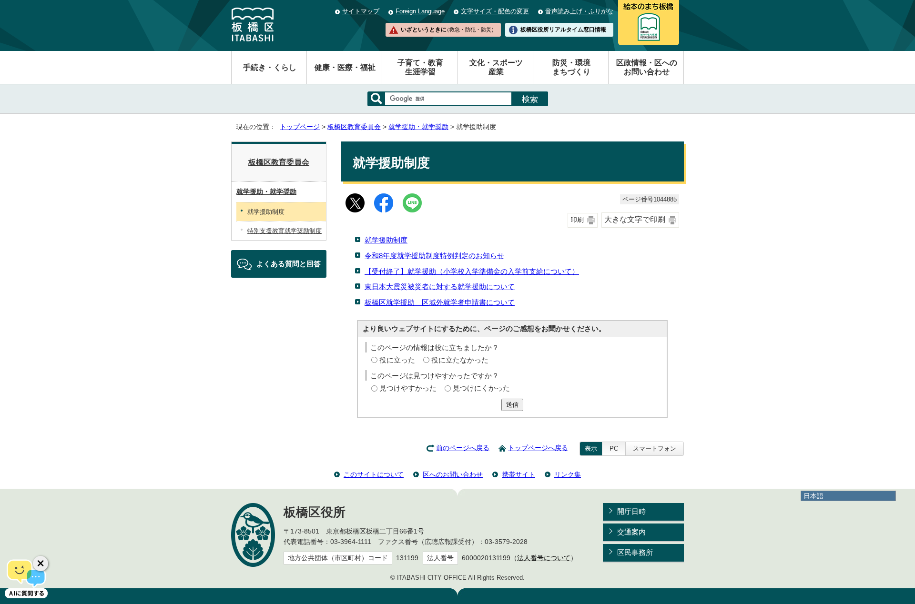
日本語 (813, 496)
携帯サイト (518, 474)
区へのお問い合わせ (453, 474)
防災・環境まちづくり (571, 67)
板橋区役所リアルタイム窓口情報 (563, 29)
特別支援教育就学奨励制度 (284, 230)
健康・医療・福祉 (345, 67)
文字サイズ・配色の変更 (495, 11)
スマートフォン (654, 448)
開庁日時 (631, 511)
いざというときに (448, 29)
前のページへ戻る (462, 448)
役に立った (397, 360)
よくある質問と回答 (288, 264)
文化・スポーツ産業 (496, 67)
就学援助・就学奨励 (418, 127)
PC (614, 448)
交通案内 (631, 532)
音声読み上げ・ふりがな (579, 11)
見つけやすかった (408, 388)
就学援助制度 (386, 240)
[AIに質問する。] (26, 577)
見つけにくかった (481, 388)
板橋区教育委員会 (354, 127)
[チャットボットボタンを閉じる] (40, 563)
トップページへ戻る (538, 448)
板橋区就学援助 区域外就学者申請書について (440, 302)
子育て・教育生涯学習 (420, 67)
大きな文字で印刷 (634, 219)
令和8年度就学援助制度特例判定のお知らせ (434, 256)
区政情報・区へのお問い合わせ (646, 67)
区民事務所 (635, 552)
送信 (512, 404)
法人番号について (543, 558)
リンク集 (567, 474)
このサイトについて (374, 474)
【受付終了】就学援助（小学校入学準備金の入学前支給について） (472, 271)
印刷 (577, 219)
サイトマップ (360, 11)
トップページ (300, 127)
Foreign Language (420, 11)
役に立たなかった (459, 360)
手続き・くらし (269, 67)
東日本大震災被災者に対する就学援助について (440, 286)
